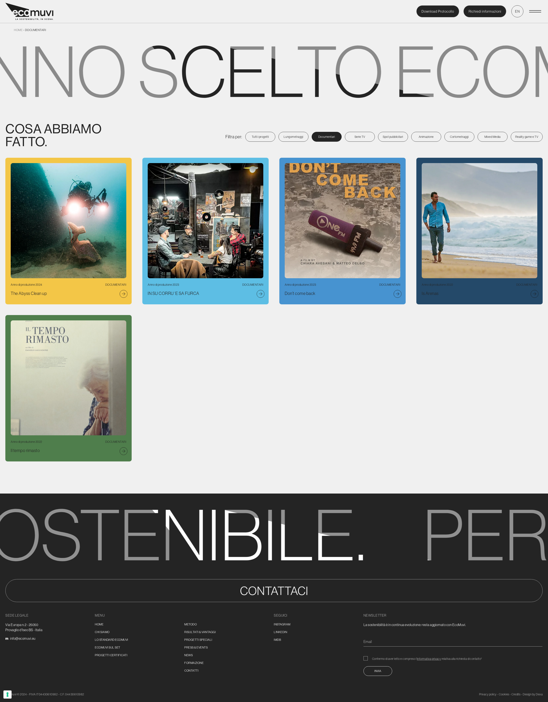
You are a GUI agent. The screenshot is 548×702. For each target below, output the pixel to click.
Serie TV (359, 137)
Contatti (191, 670)
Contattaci (274, 590)
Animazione (426, 137)
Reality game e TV (526, 137)
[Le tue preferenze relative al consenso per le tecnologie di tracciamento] (7, 694)
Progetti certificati (111, 655)
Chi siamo (102, 632)
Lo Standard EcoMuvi (111, 640)
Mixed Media (492, 137)
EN (517, 11)
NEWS (188, 655)
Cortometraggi (459, 137)
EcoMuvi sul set (107, 647)
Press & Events (196, 647)
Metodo (190, 624)
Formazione (194, 663)
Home (18, 30)
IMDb (277, 640)
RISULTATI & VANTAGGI (200, 632)
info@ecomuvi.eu (23, 638)
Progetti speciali (198, 640)
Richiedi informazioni (485, 11)
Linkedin (280, 632)
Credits (516, 694)
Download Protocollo (437, 11)
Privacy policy (488, 694)
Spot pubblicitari (393, 137)
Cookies (504, 694)
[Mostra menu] (535, 11)
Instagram (282, 624)
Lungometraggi (293, 137)
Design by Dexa (533, 694)
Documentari (326, 137)
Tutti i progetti (260, 137)
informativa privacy (429, 659)
